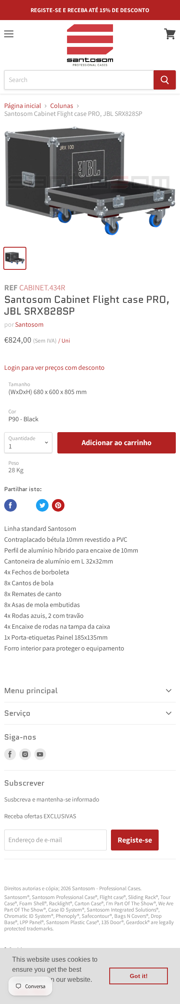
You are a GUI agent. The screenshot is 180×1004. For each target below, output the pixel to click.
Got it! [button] (139, 976)
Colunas (61, 106)
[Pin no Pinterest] (58, 505)
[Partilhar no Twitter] (42, 505)
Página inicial (22, 106)
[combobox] (79, 80)
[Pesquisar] (165, 80)
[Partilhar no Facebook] (10, 505)
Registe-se (135, 840)
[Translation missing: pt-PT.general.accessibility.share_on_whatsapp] (26, 505)
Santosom (29, 324)
